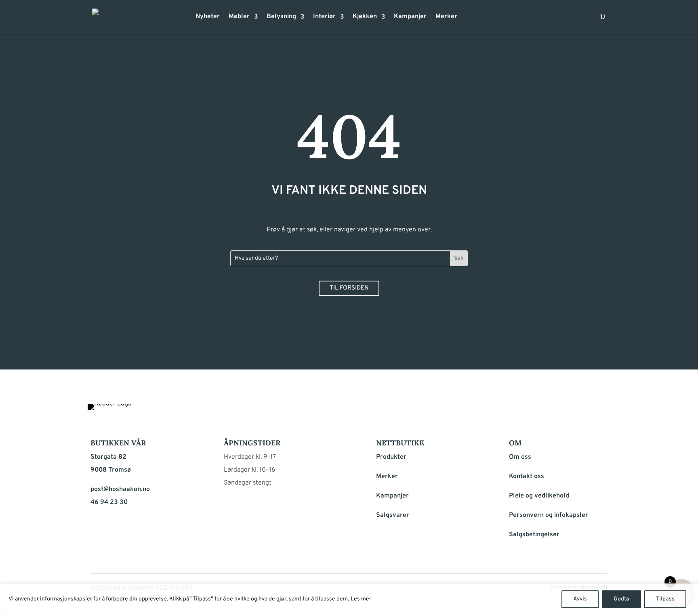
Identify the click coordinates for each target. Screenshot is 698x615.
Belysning (281, 17)
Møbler (239, 17)
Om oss (520, 457)
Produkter (391, 457)
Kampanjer (410, 17)
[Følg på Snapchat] (599, 412)
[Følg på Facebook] (561, 412)
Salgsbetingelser (534, 535)
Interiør (324, 17)
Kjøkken (365, 17)
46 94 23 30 (109, 502)
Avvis (580, 599)
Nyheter (208, 17)
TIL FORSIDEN (349, 288)
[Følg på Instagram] (580, 412)
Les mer (361, 599)
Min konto (468, 19)
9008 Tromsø (110, 470)
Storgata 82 (108, 457)
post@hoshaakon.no (120, 489)
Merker (446, 17)
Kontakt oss (526, 476)
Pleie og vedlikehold (539, 496)
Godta (621, 599)
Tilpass (665, 599)
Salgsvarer (392, 515)
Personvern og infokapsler (548, 515)
